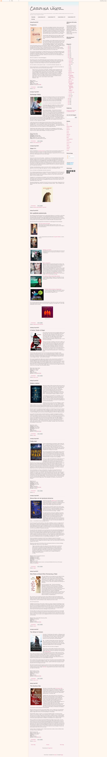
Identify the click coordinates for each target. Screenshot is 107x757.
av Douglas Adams (53, 289)
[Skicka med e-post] (37, 87)
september (70, 62)
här (37, 84)
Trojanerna (33, 25)
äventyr (68, 150)
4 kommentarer (33, 375)
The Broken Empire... (47, 651)
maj (69, 68)
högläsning (68, 134)
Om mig (33, 19)
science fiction (69, 142)
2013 (69, 102)
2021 (69, 51)
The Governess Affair (58, 688)
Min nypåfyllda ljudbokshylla (38, 213)
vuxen (34, 88)
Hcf (67, 123)
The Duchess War (35, 686)
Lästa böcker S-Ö (71, 17)
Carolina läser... (47, 8)
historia (68, 132)
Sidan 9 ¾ (33, 148)
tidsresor (68, 143)
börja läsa (68, 129)
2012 (69, 104)
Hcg (34, 492)
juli (69, 65)
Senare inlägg (33, 744)
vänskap (68, 148)
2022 (69, 50)
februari (70, 95)
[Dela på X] (40, 87)
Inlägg (69, 156)
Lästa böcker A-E (41, 17)
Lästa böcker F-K (51, 17)
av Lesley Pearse (46, 262)
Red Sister (44, 666)
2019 (69, 54)
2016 (69, 98)
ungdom (34, 435)
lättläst (68, 137)
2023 (69, 48)
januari (70, 96)
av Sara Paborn (47, 249)
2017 (69, 57)
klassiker (37, 142)
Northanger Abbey (35, 94)
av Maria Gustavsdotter (44, 223)
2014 (69, 101)
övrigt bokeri (44, 207)
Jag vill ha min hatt (41, 150)
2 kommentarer (33, 322)
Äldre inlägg (62, 744)
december (70, 58)
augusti (70, 64)
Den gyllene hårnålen (57, 236)
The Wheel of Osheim (36, 632)
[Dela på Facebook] (41, 87)
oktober (70, 61)
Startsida (33, 17)
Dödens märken (34, 383)
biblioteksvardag (36, 207)
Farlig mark (33, 441)
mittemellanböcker (70, 139)
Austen (34, 142)
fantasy (34, 377)
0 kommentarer (33, 205)
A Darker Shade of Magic (37, 330)
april (69, 69)
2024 (69, 47)
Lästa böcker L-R (61, 17)
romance (34, 741)
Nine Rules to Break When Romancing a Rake (43, 574)
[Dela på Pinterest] (42, 87)
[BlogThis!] (38, 87)
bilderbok (40, 207)
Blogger (62, 754)
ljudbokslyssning (36, 324)
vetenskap (68, 147)
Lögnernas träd (54, 500)
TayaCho (55, 754)
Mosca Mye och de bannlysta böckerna (41, 498)
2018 (69, 55)
